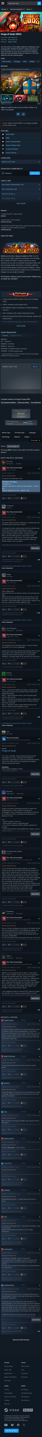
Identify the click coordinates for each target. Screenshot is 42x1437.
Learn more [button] (35, 173)
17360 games (10, 793)
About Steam (8, 1366)
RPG (24, 61)
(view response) (7, 568)
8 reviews (9, 853)
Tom (7, 731)
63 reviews (9, 576)
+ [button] (38, 61)
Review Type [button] (6, 432)
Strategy (17, 61)
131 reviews (19, 630)
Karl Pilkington (11, 628)
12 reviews (9, 675)
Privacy (6, 1389)
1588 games (9, 913)
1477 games (9, 463)
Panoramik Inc (12, 37)
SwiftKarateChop (6, 229)
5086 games (9, 630)
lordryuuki (9, 506)
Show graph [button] (34, 440)
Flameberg (9, 911)
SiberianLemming (6, 222)
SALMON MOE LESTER (14, 851)
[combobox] (22, 3)
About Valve (25, 1366)
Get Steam (24, 1389)
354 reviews (20, 793)
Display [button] (26, 437)
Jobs (22, 1370)
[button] (4, 9)
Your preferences (36, 402)
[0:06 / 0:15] (21, 82)
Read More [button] (35, 548)
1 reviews (9, 508)
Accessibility (8, 1393)
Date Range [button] (5, 437)
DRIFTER (9, 791)
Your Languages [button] (12, 446)
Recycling (24, 1377)
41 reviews (19, 463)
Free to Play (6, 61)
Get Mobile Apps (11, 1430)
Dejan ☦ (9, 956)
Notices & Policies (10, 1397)
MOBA (32, 61)
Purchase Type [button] (19, 432)
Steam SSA (7, 1370)
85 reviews (19, 958)
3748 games (9, 958)
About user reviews (23, 402)
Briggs (8, 574)
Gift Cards (7, 1380)
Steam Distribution (10, 1377)
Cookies (6, 1400)
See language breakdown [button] (8, 402)
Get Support (25, 1397)
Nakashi (3, 216)
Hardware (24, 1373)
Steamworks (8, 1373)
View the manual (8, 194)
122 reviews (19, 913)
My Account (25, 1400)
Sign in (3, 107)
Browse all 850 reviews (21, 1340)
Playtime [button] (17, 437)
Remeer (9, 673)
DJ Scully (9, 461)
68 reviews (9, 733)
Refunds (7, 1404)
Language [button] (32, 432)
